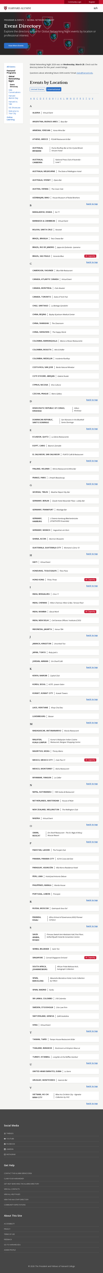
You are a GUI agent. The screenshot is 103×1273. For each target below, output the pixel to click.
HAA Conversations (14, 91)
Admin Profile (10, 1250)
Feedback (8, 1239)
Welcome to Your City (14, 112)
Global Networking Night (40, 20)
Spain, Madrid (39, 989)
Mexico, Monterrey (42, 768)
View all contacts (12, 1189)
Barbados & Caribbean (43, 221)
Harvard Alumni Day (13, 96)
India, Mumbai (39, 611)
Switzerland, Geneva (43, 1016)
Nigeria (36, 818)
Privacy (7, 1229)
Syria (35, 1025)
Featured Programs (11, 71)
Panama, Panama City (43, 858)
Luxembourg (38, 716)
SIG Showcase (14, 107)
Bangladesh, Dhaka (42, 212)
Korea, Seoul (39, 684)
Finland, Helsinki (41, 468)
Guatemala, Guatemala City (46, 547)
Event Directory (14, 85)
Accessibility (9, 1224)
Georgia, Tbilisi (40, 492)
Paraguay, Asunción (42, 867)
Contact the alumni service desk (18, 1173)
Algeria (36, 112)
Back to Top (92, 204)
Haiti (34, 562)
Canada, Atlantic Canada (45, 279)
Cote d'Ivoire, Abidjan (43, 376)
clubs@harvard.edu (84, 73)
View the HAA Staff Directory (16, 1199)
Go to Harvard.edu (12, 1245)
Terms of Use (9, 1234)
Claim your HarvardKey (14, 1178)
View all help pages (12, 1194)
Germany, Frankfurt (43, 509)
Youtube (10, 1139)
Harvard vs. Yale (13, 102)
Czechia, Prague (40, 393)
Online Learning (10, 118)
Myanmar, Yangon (41, 777)
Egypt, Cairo (38, 445)
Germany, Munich (41, 530)
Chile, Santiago (40, 305)
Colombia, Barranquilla (44, 341)
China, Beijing (39, 314)
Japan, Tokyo (39, 652)
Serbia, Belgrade (40, 949)
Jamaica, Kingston (41, 643)
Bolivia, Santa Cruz (42, 229)
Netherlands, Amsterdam (45, 800)
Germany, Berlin (40, 500)
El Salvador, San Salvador (46, 454)
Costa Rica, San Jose (42, 367)
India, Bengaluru (41, 594)
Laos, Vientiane (40, 707)
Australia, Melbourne (43, 171)
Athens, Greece (40, 139)
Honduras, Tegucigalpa (44, 570)
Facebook (10, 1144)
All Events (11, 66)
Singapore (37, 957)
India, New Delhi (40, 620)
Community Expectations (14, 1205)
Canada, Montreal (42, 288)
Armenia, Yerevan (41, 130)
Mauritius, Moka (40, 751)
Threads (9, 1133)
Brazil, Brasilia (40, 238)
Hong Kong (38, 579)
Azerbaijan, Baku (40, 197)
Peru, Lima (37, 876)
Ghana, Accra (39, 538)
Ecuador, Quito (40, 436)
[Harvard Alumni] (17, 8)
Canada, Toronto (41, 296)
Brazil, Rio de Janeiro (43, 247)
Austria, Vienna (40, 189)
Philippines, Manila (41, 885)
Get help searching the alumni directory (21, 1184)
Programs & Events (14, 20)
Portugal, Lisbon (41, 894)
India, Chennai (39, 602)
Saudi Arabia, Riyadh (36, 937)
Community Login (74, 2)
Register (92, 2)
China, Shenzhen (40, 332)
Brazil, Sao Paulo (41, 256)
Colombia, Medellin (42, 358)
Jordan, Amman (40, 661)
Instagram (10, 1154)
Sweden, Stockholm (42, 1007)
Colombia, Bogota (41, 349)
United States (37, 89)
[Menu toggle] (95, 8)
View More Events (15, 45)
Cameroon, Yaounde (42, 270)
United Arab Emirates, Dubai (46, 1071)
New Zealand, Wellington (45, 809)
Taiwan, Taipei (39, 1039)
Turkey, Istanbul (41, 1057)
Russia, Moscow (40, 908)
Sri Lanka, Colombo (42, 998)
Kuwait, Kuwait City (42, 693)
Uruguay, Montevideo (43, 1080)
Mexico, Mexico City (42, 760)
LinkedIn (9, 1149)
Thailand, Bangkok (42, 1048)
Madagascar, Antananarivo (46, 730)
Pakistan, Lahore (41, 850)
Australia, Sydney (41, 180)
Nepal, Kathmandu (42, 792)
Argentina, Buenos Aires (45, 121)
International (53, 89)
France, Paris (39, 477)
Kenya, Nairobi (39, 675)
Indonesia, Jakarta (42, 629)
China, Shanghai (40, 323)
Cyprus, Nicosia (40, 384)
